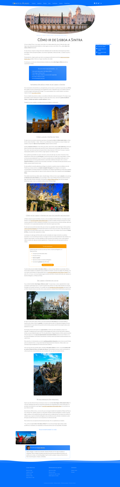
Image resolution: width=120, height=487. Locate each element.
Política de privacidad (64, 483)
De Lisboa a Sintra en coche (38, 76)
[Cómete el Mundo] (21, 3)
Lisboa (43, 35)
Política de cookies (57, 483)
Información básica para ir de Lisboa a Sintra (42, 71)
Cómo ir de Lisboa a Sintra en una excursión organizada (44, 75)
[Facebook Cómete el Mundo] (94, 3)
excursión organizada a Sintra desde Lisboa (51, 406)
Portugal (39, 35)
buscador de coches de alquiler (56, 287)
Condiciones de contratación (48, 483)
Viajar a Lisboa (50, 35)
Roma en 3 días (29, 470)
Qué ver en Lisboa (52, 470)
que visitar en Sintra (36, 93)
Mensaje (72, 472)
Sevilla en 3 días (29, 475)
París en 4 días (29, 473)
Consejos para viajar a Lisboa (54, 473)
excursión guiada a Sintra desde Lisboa (39, 220)
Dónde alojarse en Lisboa (53, 475)
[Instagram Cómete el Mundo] (96, 3)
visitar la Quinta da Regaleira (30, 228)
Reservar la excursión (47, 265)
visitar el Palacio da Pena (52, 179)
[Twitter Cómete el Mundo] (98, 3)
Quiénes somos (74, 470)
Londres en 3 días (29, 472)
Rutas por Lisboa (52, 472)
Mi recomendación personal (38, 78)
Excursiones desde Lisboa (60, 35)
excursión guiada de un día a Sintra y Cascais (58, 272)
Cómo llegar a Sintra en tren (38, 73)
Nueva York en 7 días (30, 477)
